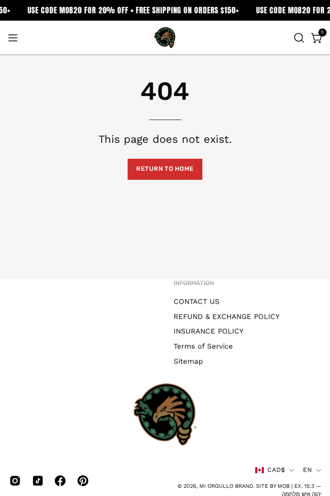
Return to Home (165, 169)
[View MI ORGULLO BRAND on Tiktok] (37, 480)
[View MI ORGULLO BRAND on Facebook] (59, 480)
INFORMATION (194, 283)
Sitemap (188, 361)
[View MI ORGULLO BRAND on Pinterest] (82, 480)
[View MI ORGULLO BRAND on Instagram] (14, 480)
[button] (298, 38)
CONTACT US (197, 301)
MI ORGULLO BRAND (226, 486)
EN (307, 470)
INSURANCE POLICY (209, 331)
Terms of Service (203, 346)
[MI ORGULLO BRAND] (165, 37)
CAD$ (276, 470)
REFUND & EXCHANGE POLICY (227, 316)
